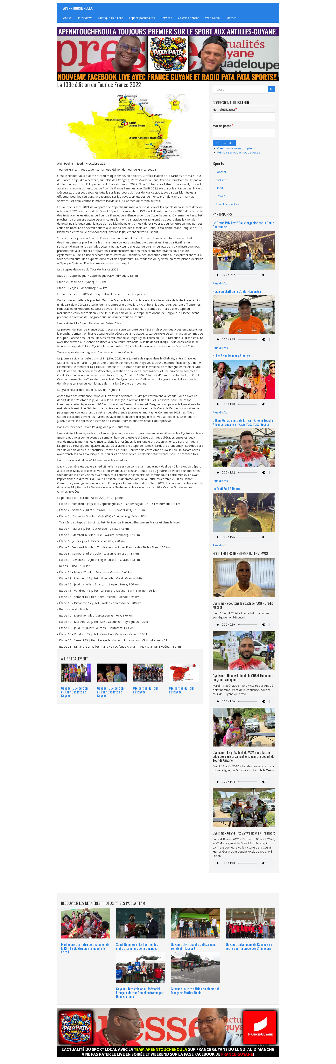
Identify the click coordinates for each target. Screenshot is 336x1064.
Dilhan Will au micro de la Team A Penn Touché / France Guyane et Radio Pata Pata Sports (243, 422)
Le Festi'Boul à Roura (226, 488)
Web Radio (212, 18)
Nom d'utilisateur (224, 109)
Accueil (67, 18)
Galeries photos (188, 18)
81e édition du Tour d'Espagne (145, 689)
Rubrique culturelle (110, 18)
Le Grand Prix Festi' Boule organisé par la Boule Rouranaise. (243, 224)
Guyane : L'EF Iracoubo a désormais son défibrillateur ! (193, 946)
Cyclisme (221, 180)
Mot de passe (222, 126)
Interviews (85, 18)
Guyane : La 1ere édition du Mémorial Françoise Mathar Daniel (195, 990)
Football (221, 172)
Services (166, 18)
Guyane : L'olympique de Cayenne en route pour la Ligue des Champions (249, 946)
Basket (220, 196)
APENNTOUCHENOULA (78, 8)
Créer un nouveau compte (234, 148)
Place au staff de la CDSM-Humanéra (237, 291)
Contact (231, 18)
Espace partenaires (142, 18)
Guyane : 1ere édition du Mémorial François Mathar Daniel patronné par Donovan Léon (140, 992)
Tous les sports (227, 204)
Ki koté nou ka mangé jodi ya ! (232, 355)
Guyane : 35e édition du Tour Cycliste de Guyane (74, 691)
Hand (219, 188)
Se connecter (225, 143)
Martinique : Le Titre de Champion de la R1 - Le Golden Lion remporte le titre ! (85, 948)
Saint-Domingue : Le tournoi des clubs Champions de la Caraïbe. (137, 946)
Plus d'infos (220, 283)
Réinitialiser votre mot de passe (238, 152)
